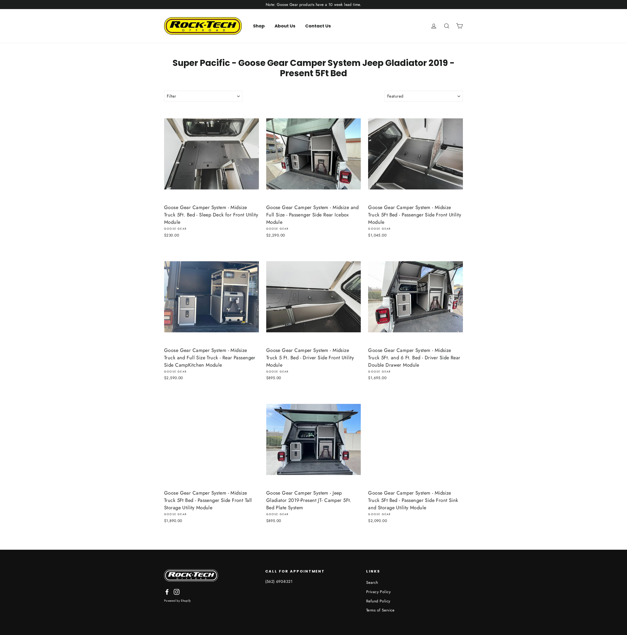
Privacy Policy (378, 592)
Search (372, 582)
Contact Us (318, 26)
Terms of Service (380, 610)
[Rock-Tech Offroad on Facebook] (167, 591)
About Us (285, 26)
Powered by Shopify (177, 600)
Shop (259, 26)
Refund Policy (378, 601)
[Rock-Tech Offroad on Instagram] (177, 591)
